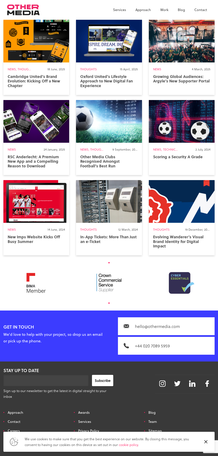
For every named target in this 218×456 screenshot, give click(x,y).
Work (164, 9)
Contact (200, 9)
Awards (84, 412)
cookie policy (128, 444)
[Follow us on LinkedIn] (192, 383)
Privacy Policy (88, 430)
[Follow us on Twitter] (177, 383)
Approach (143, 9)
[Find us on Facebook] (207, 383)
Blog (181, 9)
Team (152, 421)
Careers (14, 430)
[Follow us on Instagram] (162, 383)
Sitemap (155, 430)
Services (119, 9)
